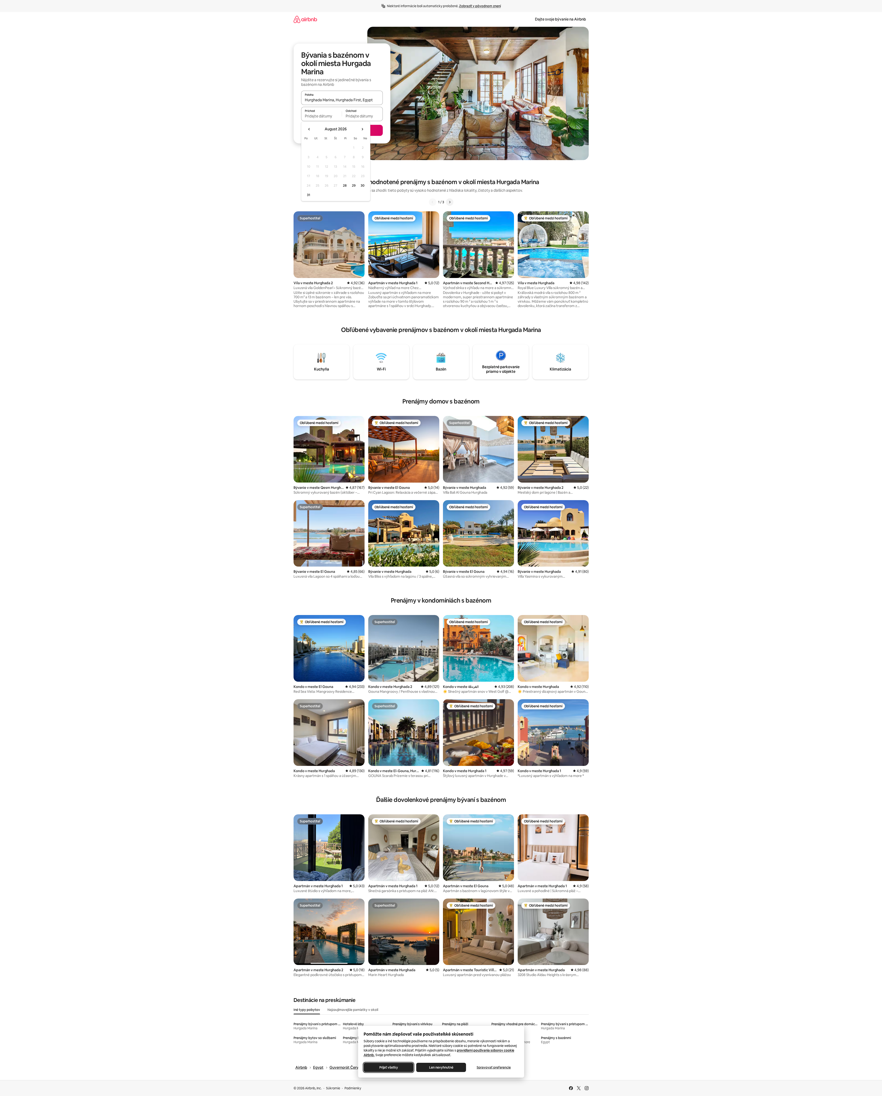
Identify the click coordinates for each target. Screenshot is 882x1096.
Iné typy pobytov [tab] (307, 1010)
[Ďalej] (449, 202)
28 (345, 185)
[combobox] (342, 100)
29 (354, 185)
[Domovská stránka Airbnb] (305, 19)
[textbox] (321, 116)
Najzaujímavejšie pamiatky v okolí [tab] (352, 1010)
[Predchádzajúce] (432, 202)
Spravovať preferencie (494, 1067)
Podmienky (352, 1088)
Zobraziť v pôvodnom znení (480, 6)
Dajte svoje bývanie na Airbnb (560, 19)
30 (363, 185)
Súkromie (333, 1088)
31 (308, 195)
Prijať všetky (388, 1067)
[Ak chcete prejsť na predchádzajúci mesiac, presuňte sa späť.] (309, 129)
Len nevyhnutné (441, 1067)
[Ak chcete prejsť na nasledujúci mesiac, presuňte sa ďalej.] (362, 129)
